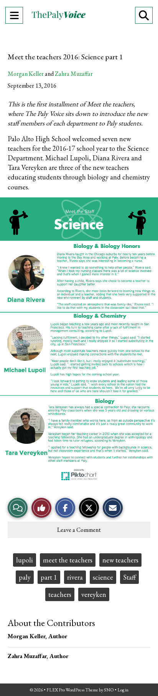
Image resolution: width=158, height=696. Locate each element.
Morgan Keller (26, 74)
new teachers (120, 560)
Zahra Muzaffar (74, 74)
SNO (109, 690)
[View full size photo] (79, 339)
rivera (75, 577)
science (103, 577)
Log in (122, 690)
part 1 (49, 577)
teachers (59, 594)
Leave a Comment (79, 530)
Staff (129, 577)
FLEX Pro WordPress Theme (72, 690)
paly (25, 577)
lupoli (24, 560)
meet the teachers (67, 560)
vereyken (93, 594)
